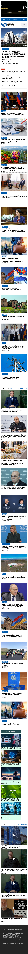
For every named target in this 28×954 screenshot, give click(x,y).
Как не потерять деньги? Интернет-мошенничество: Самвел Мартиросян (12, 919)
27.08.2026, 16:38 (5, 520)
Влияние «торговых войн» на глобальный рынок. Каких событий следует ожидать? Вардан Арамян (13, 895)
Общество (4, 226)
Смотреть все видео (20, 824)
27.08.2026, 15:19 (5, 578)
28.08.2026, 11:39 (5, 291)
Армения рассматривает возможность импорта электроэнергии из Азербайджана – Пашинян (13, 377)
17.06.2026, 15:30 (4, 848)
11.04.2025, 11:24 (4, 898)
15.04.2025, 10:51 (4, 873)
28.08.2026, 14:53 (5, 233)
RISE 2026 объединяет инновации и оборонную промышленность (11, 846)
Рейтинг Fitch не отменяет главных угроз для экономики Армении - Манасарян (13, 487)
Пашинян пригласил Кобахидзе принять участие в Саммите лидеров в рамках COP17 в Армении (14, 518)
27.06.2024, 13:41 (4, 921)
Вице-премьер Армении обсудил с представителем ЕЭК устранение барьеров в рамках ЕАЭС (14, 196)
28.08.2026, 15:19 (4, 199)
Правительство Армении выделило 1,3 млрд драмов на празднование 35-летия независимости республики (13, 635)
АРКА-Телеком (11, 732)
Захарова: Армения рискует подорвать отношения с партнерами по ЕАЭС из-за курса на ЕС (14, 547)
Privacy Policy (6, 943)
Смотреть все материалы (18, 388)
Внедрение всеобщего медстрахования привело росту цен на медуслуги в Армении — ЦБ (13, 141)
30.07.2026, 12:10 (4, 412)
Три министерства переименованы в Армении (13, 317)
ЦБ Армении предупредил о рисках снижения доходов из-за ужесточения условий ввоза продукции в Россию (12, 169)
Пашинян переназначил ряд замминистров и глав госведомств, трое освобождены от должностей (12, 260)
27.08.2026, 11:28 (5, 725)
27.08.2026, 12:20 (5, 697)
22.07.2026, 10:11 (4, 489)
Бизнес (4, 342)
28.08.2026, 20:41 (6, 59)
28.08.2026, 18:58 (4, 143)
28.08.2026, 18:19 (4, 171)
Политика (3, 111)
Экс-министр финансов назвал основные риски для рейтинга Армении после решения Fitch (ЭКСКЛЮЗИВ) (13, 410)
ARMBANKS (15, 19)
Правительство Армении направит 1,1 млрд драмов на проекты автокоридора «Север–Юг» (14, 665)
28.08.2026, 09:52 (5, 319)
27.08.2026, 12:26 (5, 667)
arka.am (18, 936)
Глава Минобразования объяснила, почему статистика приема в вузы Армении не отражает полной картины (13, 230)
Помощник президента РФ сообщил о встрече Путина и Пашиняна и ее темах (12, 114)
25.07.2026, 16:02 (4, 465)
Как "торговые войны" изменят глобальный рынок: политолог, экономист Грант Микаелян (14, 871)
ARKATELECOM (7, 19)
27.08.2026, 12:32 (5, 638)
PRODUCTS (23, 19)
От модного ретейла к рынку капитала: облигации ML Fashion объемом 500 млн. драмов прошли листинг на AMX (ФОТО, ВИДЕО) (13, 347)
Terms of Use (13, 943)
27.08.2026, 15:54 (5, 550)
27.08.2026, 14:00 (5, 608)
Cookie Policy (20, 943)
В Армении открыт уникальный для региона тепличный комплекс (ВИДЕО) (13, 576)
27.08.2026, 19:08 (5, 350)
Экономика (5, 49)
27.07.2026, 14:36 (4, 439)
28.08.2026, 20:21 (4, 116)
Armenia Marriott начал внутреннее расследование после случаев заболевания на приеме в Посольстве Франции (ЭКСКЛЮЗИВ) (12, 462)
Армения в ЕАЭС (6, 544)
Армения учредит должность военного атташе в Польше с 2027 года (13, 723)
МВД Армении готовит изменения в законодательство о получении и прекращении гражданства (12, 695)
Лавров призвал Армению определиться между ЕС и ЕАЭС (11, 289)
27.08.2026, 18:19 (5, 380)
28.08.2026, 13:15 (5, 262)
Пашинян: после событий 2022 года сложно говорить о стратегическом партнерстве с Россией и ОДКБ (12, 606)
